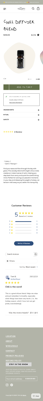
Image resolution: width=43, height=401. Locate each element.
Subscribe (32, 379)
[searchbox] (19, 254)
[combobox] (29, 267)
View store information (15, 102)
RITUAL (6, 114)
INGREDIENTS (8, 110)
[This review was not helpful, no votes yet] (35, 313)
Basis (24, 395)
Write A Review (24, 243)
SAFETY (6, 119)
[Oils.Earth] (21, 8)
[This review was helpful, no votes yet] (31, 313)
